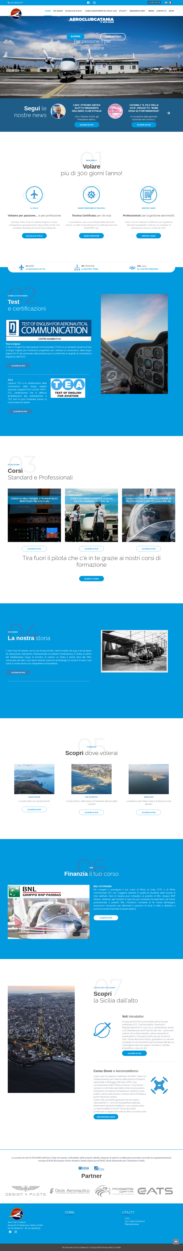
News (151, 11)
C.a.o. (127, 1218)
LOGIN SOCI (153, 2)
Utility (122, 11)
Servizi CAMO (149, 236)
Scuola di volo (73, 11)
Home (48, 11)
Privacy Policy (108, 1247)
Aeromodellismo (106, 1117)
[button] (4, 56)
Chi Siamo (58, 11)
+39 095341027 (16, 2)
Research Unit (137, 11)
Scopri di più (87, 125)
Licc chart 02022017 (135, 1221)
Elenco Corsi (91, 579)
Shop (171, 11)
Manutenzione (91, 236)
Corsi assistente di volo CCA (101, 11)
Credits (118, 1247)
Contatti (161, 11)
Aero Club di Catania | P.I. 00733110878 (85, 1247)
